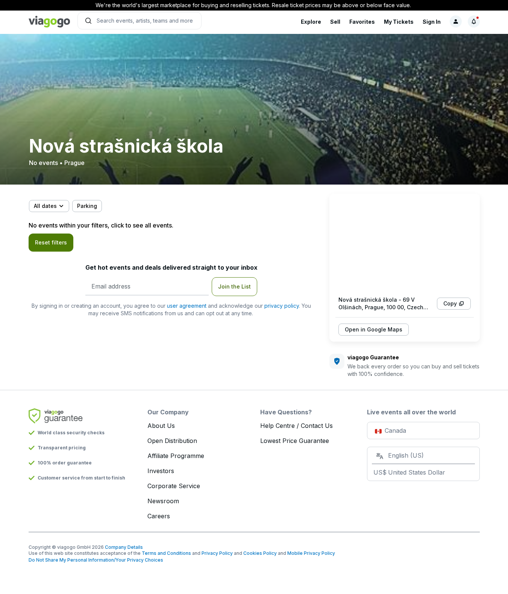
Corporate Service (173, 486)
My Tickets (399, 21)
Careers (158, 516)
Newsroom (163, 501)
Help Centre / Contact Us (296, 425)
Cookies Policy (260, 553)
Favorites (362, 21)
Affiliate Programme (175, 456)
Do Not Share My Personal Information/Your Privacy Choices (96, 560)
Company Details (124, 547)
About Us (161, 425)
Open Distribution (172, 440)
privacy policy (281, 305)
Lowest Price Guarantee (294, 440)
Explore (311, 21)
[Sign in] (456, 21)
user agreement (186, 305)
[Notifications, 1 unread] (474, 21)
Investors (160, 471)
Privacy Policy (217, 553)
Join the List (234, 286)
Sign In (432, 21)
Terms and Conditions (166, 553)
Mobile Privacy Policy (311, 553)
